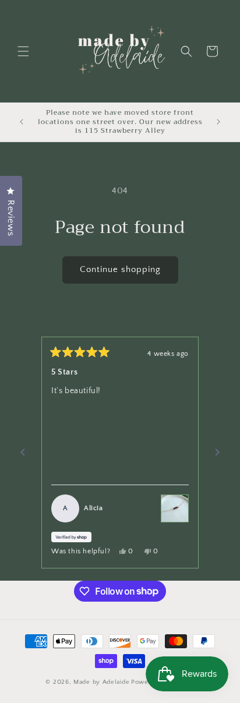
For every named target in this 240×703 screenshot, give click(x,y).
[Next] (217, 453)
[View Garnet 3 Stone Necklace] (175, 508)
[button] (23, 51)
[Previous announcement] (21, 122)
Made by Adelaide (101, 682)
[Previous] (23, 453)
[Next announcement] (218, 122)
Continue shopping (120, 269)
